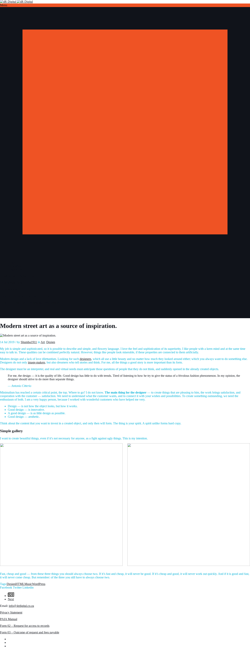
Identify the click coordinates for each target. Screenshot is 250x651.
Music (28, 584)
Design (50, 342)
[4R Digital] (16, 1)
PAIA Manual (8, 289)
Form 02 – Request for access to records (24, 296)
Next (11, 599)
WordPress (38, 584)
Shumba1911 (29, 342)
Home (11, 262)
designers (85, 359)
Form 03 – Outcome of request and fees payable (29, 302)
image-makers (36, 362)
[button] (125, 5)
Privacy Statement (11, 282)
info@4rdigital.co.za (21, 276)
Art (43, 342)
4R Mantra (14, 266)
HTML (19, 584)
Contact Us (15, 269)
